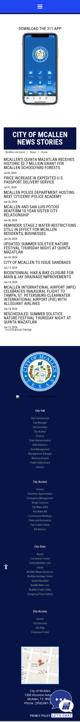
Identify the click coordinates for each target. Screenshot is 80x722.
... (4, 329)
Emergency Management (40, 498)
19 (27, 329)
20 (30, 329)
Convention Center (40, 558)
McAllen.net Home (15, 152)
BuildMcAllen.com (40, 585)
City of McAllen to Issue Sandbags (37, 262)
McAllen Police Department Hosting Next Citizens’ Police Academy (39, 194)
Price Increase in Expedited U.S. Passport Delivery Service (34, 180)
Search (40, 618)
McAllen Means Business (40, 571)
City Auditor (40, 431)
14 (14, 329)
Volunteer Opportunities (40, 493)
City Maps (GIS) (40, 507)
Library (40, 567)
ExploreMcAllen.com (40, 562)
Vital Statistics (40, 444)
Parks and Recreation (40, 520)
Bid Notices (40, 529)
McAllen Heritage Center (40, 576)
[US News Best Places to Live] (40, 396)
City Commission (40, 418)
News (33, 152)
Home (44, 152)
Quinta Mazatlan (40, 580)
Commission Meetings (40, 515)
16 (19, 329)
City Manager (40, 422)
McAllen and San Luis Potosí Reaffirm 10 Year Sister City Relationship (31, 211)
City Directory (40, 623)
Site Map (40, 627)
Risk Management (40, 449)
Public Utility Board (40, 462)
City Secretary (40, 427)
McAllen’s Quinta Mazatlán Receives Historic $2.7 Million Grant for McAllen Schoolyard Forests (39, 163)
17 (22, 329)
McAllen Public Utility (40, 589)
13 (12, 329)
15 (17, 329)
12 (9, 329)
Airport (40, 554)
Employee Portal (40, 632)
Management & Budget (40, 453)
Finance (40, 435)
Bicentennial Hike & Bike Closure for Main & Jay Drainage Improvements (38, 274)
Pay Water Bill (40, 511)
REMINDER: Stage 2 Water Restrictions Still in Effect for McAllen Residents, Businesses (40, 229)
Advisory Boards (40, 458)
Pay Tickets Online (40, 524)
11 (6, 329)
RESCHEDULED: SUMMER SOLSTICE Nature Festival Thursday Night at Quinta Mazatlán (37, 318)
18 (25, 329)
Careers (40, 467)
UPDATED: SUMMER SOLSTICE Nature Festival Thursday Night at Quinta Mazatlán (37, 248)
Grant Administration (40, 440)
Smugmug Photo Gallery (40, 594)
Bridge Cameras (40, 502)
